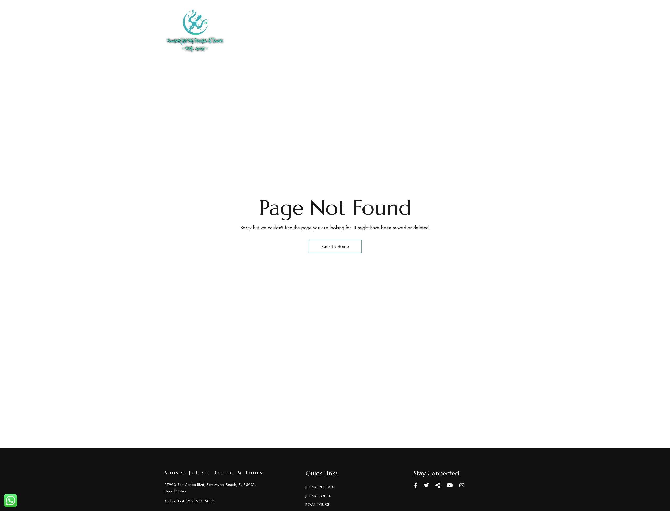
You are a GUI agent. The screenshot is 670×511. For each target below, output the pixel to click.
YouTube (450, 485)
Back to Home (335, 246)
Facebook (415, 485)
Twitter (426, 485)
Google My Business (438, 485)
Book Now (475, 32)
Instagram (461, 485)
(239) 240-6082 (292, 21)
